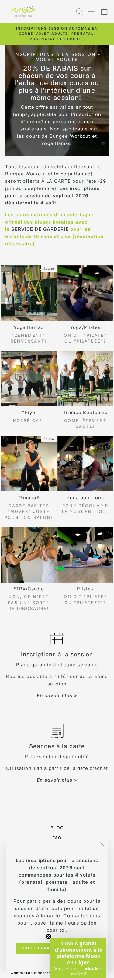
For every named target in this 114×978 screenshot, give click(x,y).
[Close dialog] (107, 460)
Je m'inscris (84, 513)
